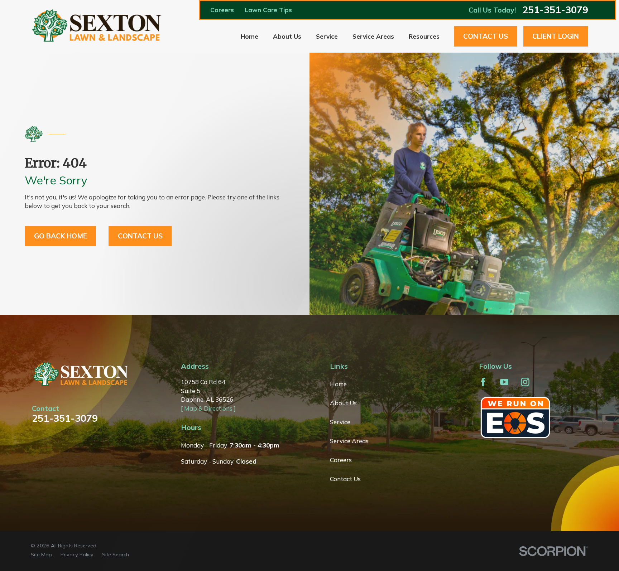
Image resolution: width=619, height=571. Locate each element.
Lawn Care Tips (268, 10)
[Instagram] (525, 382)
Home (338, 384)
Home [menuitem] (249, 36)
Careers (222, 10)
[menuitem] (41, 555)
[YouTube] (504, 382)
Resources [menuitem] (424, 36)
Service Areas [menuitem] (373, 36)
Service (340, 422)
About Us (343, 403)
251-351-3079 (555, 10)
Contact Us (485, 36)
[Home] (97, 26)
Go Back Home (60, 236)
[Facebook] (483, 382)
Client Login (555, 36)
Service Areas (349, 441)
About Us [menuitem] (287, 36)
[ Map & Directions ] (208, 408)
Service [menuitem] (327, 36)
